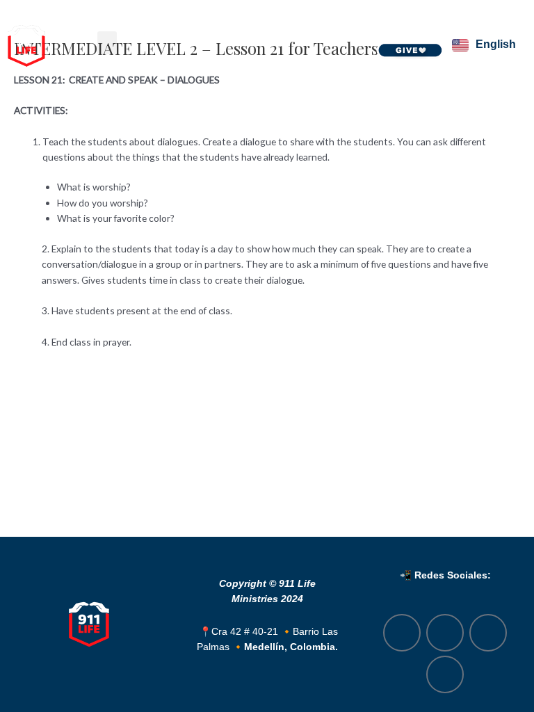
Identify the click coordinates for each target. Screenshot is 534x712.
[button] (107, 42)
